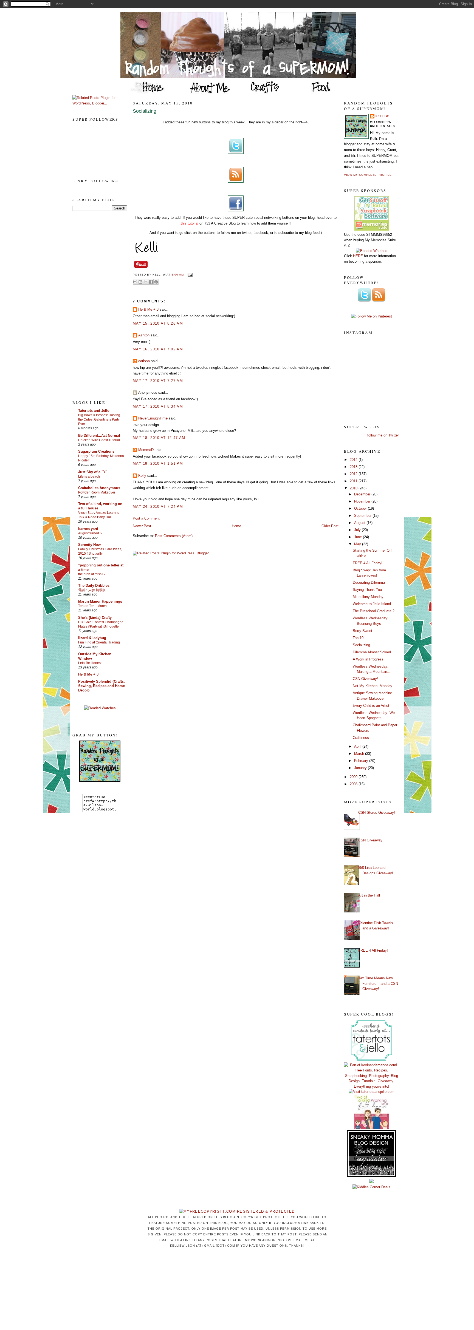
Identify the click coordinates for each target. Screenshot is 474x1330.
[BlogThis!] (140, 282)
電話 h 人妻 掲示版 (92, 590)
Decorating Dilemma (369, 582)
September (363, 516)
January (361, 768)
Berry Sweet (362, 631)
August (360, 523)
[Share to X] (145, 282)
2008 (354, 784)
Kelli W (382, 116)
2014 (354, 460)
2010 (354, 488)
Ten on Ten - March (92, 606)
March (359, 754)
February (361, 761)
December (362, 494)
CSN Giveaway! (365, 679)
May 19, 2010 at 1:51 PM (158, 463)
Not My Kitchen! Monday (372, 686)
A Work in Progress (368, 659)
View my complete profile (368, 174)
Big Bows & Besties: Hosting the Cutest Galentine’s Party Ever (99, 419)
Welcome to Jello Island (372, 604)
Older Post (329, 526)
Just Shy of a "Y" (92, 472)
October (361, 508)
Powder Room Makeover (96, 492)
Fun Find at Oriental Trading (99, 642)
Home (236, 526)
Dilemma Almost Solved (372, 652)
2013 (354, 467)
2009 (354, 777)
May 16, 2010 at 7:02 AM (158, 349)
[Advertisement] (94, 305)
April (358, 746)
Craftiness (361, 738)
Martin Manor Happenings (100, 601)
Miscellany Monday (368, 597)
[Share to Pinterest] (156, 282)
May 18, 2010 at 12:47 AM (159, 438)
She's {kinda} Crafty (95, 618)
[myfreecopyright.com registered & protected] (237, 1211)
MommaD (146, 450)
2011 (354, 481)
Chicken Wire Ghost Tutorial (99, 440)
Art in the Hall (369, 895)
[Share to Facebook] (151, 282)
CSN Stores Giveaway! (376, 812)
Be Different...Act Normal (99, 435)
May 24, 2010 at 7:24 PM (158, 506)
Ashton (143, 335)
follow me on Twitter (383, 435)
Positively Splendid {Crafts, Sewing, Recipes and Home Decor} (101, 685)
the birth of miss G (91, 574)
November (362, 501)
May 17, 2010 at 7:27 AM (158, 381)
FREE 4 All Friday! (367, 563)
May (358, 544)
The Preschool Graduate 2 (373, 611)
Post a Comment (146, 518)
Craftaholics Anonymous (99, 488)
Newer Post (142, 526)
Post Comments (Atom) (174, 536)
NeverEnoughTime (153, 418)
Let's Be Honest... (91, 663)
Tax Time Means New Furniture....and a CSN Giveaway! (378, 983)
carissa (144, 361)
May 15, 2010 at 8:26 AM (158, 323)
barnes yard (88, 529)
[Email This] (135, 282)
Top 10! (359, 638)
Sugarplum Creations (96, 451)
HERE (358, 256)
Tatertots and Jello (93, 411)
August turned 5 (90, 533)
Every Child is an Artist (371, 706)
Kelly (142, 475)
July (358, 530)
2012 (354, 474)
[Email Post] (189, 274)
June (358, 537)
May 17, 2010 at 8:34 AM (158, 406)
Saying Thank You (367, 590)
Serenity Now (89, 545)
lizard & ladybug (92, 638)
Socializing (144, 111)
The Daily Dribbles (93, 585)
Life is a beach (89, 476)
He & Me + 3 (88, 674)
